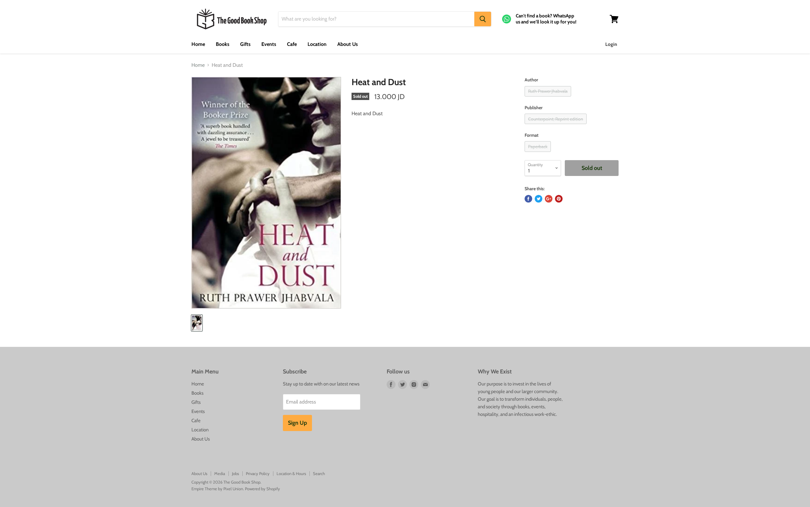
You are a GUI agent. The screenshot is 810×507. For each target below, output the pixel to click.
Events (268, 44)
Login (611, 44)
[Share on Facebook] (528, 199)
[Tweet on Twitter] (538, 199)
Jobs (235, 473)
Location (317, 44)
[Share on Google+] (548, 199)
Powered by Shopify (262, 488)
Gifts (245, 44)
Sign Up (297, 422)
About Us (347, 44)
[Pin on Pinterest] (559, 199)
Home (198, 44)
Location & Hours (291, 473)
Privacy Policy (258, 473)
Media (219, 473)
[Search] (482, 19)
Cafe (292, 44)
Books (222, 44)
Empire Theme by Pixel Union (217, 488)
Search (319, 473)
